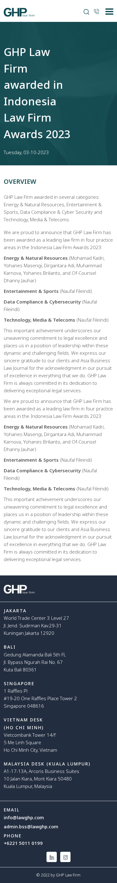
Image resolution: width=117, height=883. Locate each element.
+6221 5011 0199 (23, 843)
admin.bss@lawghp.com (31, 826)
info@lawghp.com (24, 817)
